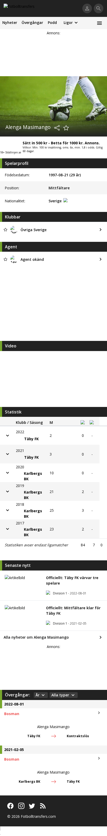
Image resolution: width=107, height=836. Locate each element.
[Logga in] (87, 8)
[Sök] (98, 8)
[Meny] (99, 23)
